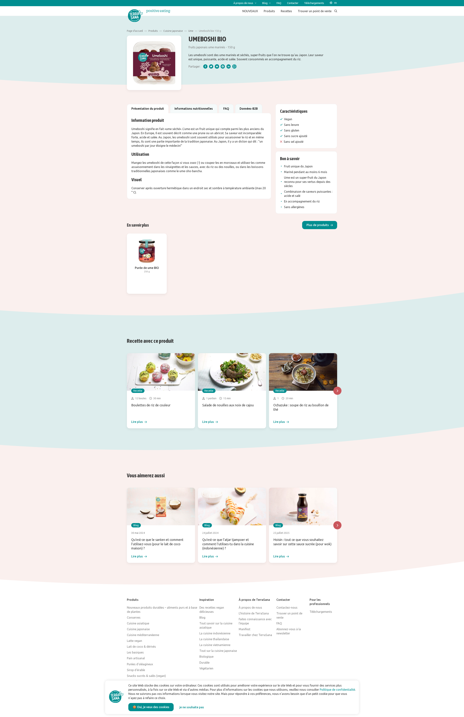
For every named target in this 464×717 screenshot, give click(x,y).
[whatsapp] (234, 66)
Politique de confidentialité (337, 689)
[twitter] (211, 66)
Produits (153, 30)
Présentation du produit (147, 108)
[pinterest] (223, 66)
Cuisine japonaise (173, 30)
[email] (217, 66)
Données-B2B (249, 108)
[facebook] (205, 66)
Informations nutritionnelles (194, 108)
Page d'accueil (135, 30)
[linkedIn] (228, 66)
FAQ (226, 108)
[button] (319, 225)
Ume (190, 30)
